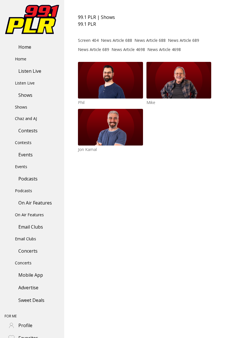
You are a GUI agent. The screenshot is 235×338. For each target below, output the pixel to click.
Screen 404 (88, 40)
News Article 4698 (128, 49)
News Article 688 (116, 40)
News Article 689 (183, 40)
